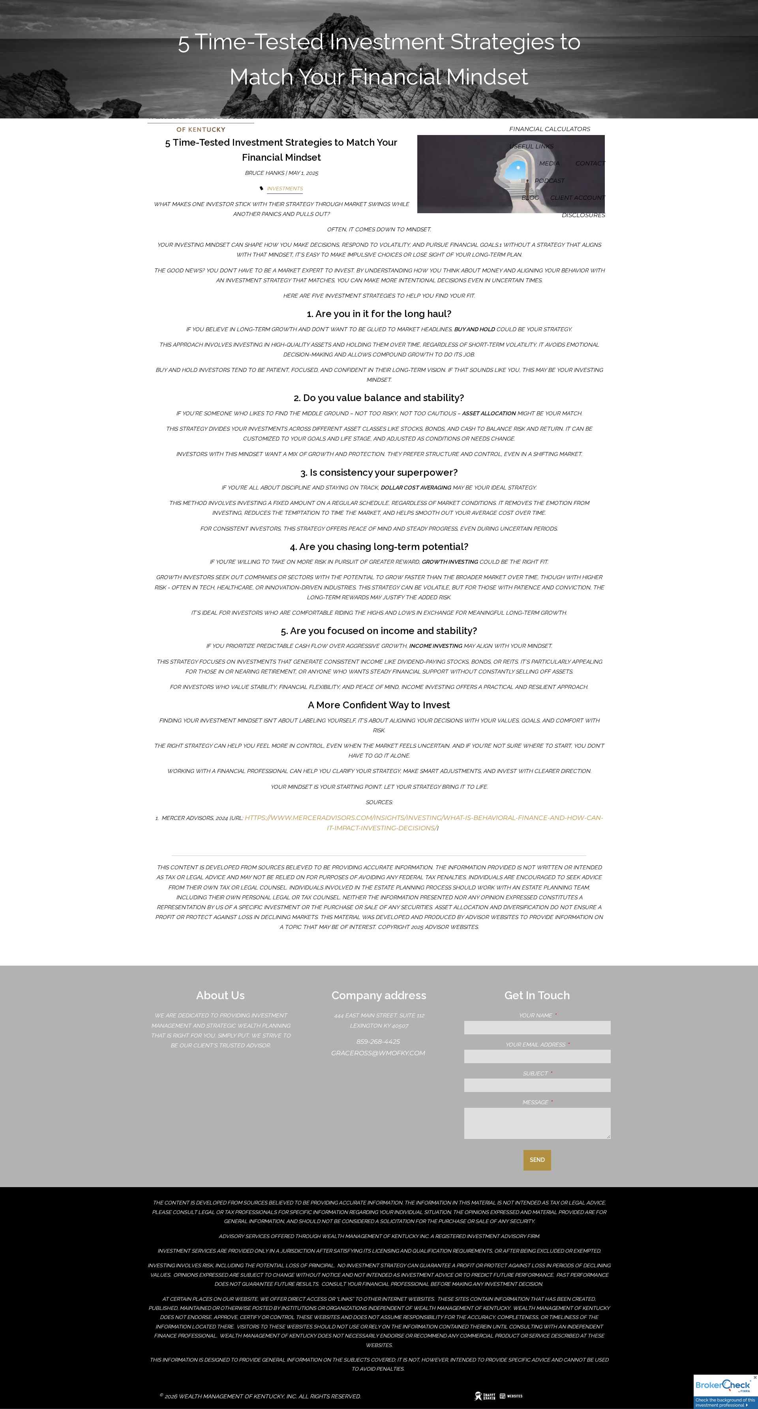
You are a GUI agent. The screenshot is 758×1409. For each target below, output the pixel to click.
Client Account (577, 197)
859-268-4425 (379, 1041)
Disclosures (583, 215)
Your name (565, 1015)
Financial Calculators (549, 129)
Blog (530, 197)
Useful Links (531, 146)
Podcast (550, 180)
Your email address (558, 1044)
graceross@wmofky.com (379, 1053)
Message (566, 1102)
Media (549, 163)
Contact (590, 163)
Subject (567, 1073)
